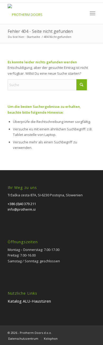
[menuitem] (92, 13)
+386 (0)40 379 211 (22, 203)
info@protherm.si (22, 209)
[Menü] (92, 13)
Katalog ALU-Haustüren (29, 301)
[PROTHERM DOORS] (43, 13)
